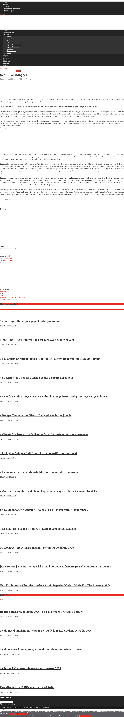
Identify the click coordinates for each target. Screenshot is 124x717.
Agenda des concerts (13, 47)
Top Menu (3, 14)
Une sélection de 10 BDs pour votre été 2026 (27, 687)
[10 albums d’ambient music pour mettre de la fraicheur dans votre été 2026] (5, 626)
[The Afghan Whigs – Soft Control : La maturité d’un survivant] (5, 448)
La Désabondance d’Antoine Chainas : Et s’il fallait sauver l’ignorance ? (44, 509)
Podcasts (6, 63)
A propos (6, 6)
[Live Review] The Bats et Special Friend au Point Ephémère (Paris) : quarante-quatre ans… (57, 566)
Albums (9, 36)
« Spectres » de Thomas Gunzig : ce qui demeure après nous (36, 377)
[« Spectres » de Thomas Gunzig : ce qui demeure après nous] (5, 373)
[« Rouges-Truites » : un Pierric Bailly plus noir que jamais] (5, 411)
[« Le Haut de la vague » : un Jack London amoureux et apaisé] (5, 524)
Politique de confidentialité (11, 8)
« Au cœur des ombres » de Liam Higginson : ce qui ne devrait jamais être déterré (50, 490)
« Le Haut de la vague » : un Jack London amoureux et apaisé (38, 528)
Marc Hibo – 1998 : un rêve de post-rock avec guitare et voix (37, 339)
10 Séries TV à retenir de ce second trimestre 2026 (30, 668)
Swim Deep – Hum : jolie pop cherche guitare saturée (32, 320)
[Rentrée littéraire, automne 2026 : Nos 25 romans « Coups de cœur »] (5, 607)
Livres (9, 53)
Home (5, 2)
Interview (10, 49)
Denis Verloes (26, 79)
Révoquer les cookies (7, 704)
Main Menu (4, 69)
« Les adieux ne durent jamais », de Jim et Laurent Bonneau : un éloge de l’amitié (50, 358)
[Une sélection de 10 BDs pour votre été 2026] (5, 682)
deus (1, 295)
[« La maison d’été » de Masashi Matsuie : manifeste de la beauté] (5, 467)
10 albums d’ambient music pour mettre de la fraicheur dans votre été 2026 (46, 630)
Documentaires (11, 51)
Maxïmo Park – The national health (12, 298)
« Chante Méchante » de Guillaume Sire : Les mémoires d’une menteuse (44, 434)
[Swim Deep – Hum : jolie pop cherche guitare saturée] (5, 316)
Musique (6, 34)
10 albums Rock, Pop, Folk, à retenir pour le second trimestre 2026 (41, 649)
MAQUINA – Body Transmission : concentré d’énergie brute (37, 547)
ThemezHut (45, 708)
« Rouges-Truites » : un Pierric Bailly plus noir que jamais (35, 415)
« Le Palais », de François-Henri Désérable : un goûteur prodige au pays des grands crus (54, 396)
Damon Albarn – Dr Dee (8, 300)
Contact (5, 4)
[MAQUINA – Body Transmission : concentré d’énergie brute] (5, 543)
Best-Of (5, 65)
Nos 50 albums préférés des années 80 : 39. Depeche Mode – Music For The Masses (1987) (55, 585)
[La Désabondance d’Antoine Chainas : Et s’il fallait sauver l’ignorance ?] (5, 505)
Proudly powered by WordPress (11, 708)
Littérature (6, 61)
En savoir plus (24, 714)
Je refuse (17, 714)
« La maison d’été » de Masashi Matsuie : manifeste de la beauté (39, 472)
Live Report (10, 39)
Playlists (9, 41)
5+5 (8, 43)
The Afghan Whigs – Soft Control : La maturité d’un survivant (38, 453)
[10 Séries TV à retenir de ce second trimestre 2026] (5, 664)
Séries (5, 57)
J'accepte (11, 714)
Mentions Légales (8, 11)
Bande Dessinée (8, 59)
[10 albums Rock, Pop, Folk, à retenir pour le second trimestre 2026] (5, 645)
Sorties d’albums (8, 32)
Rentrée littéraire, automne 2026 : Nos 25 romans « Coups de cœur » (42, 611)
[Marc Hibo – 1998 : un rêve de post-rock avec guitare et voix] (5, 335)
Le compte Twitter (6, 261)
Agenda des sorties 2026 (14, 45)
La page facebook (6, 258)
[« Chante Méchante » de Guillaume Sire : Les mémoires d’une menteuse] (5, 429)
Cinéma (5, 55)
